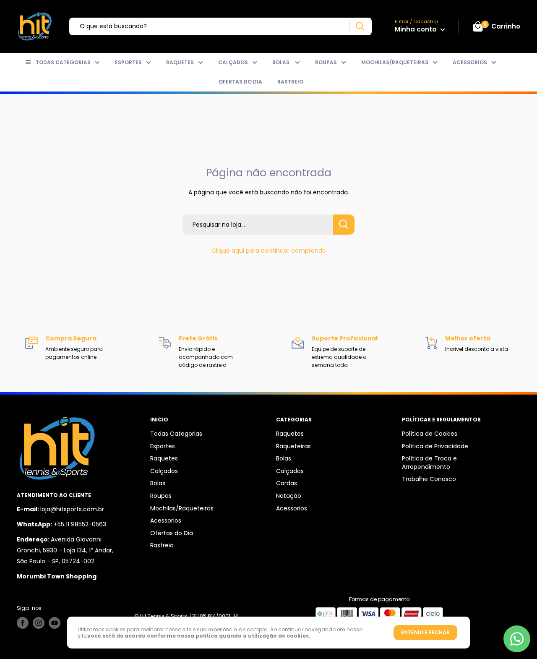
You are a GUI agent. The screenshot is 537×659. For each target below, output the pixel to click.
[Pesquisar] (359, 26)
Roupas (326, 62)
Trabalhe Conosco (429, 479)
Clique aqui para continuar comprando (268, 250)
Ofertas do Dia (240, 81)
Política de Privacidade (435, 446)
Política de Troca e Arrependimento (429, 462)
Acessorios (470, 62)
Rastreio (290, 81)
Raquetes (180, 62)
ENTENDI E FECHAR (425, 632)
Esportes (128, 62)
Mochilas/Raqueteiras (394, 62)
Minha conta (416, 29)
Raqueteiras (293, 446)
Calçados (233, 62)
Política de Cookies (429, 433)
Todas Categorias (63, 62)
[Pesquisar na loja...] (344, 224)
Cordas (286, 483)
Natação (288, 496)
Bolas (281, 62)
